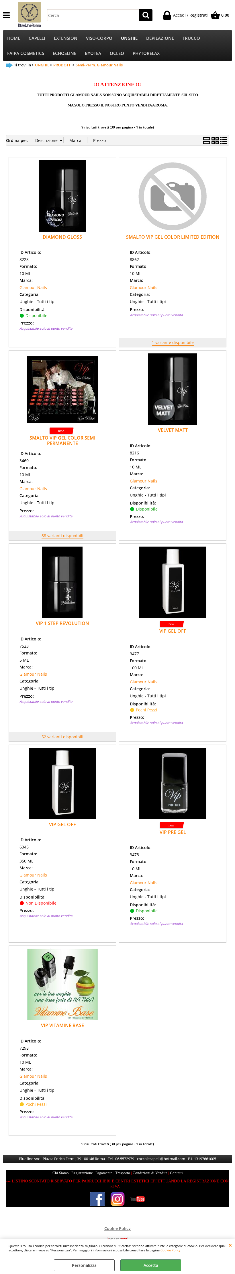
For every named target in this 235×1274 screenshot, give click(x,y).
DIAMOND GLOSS (62, 237)
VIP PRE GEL (173, 832)
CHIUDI (230, 1245)
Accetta (151, 1265)
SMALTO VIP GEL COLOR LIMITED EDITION (173, 237)
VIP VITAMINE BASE (62, 1025)
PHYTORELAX (146, 53)
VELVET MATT (173, 430)
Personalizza (84, 1265)
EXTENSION (65, 38)
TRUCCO (191, 38)
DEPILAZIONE (160, 38)
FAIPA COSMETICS (25, 53)
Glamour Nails (33, 287)
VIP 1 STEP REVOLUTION (62, 623)
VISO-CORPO (99, 38)
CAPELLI (37, 38)
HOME (13, 38)
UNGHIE (129, 38)
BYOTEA (93, 53)
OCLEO (117, 53)
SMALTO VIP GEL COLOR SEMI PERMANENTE (62, 440)
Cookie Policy (170, 1250)
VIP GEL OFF (172, 631)
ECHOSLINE (64, 53)
